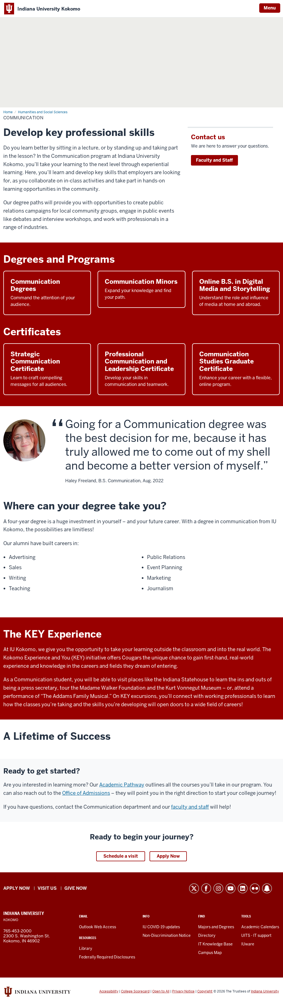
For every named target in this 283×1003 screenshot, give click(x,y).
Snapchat (267, 888)
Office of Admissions (86, 793)
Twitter (194, 888)
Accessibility (108, 991)
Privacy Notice (183, 991)
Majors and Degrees (216, 926)
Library (85, 948)
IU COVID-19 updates (161, 926)
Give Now (75, 888)
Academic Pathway (121, 785)
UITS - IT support (256, 935)
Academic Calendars (260, 926)
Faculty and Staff (214, 160)
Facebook (206, 888)
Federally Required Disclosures (107, 957)
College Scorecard (135, 991)
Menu (270, 8)
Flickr (255, 888)
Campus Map (210, 952)
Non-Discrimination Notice (167, 935)
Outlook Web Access (97, 926)
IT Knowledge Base (215, 944)
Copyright (205, 991)
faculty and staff (190, 807)
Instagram (218, 888)
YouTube (230, 888)
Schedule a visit (120, 856)
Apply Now (168, 856)
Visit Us (47, 888)
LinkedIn (243, 888)
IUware (247, 944)
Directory (206, 935)
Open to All (160, 991)
